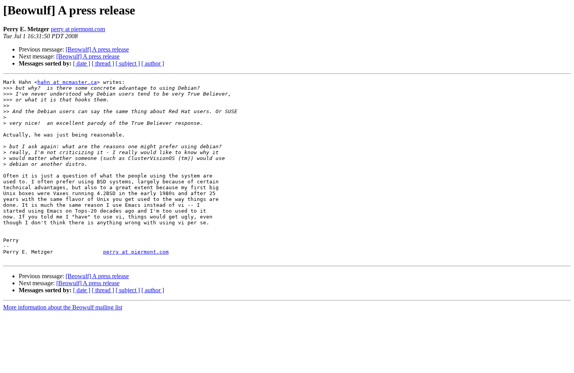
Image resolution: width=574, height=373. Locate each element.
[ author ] (152, 63)
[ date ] (81, 63)
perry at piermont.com (78, 29)
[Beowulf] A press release (97, 49)
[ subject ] (128, 63)
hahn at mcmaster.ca (67, 82)
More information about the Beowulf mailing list (62, 307)
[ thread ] (103, 63)
